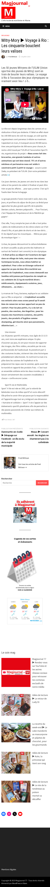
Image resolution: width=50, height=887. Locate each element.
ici (8, 174)
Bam (25, 883)
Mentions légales (8, 869)
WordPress (16, 883)
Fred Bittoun (12, 57)
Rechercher (6, 478)
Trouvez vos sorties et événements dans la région (25, 587)
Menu (7, 26)
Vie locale (5, 35)
